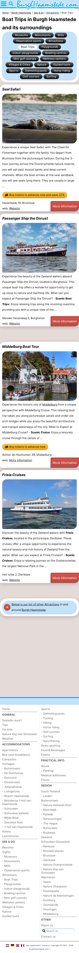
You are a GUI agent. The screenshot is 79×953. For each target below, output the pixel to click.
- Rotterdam (49, 828)
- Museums (9, 856)
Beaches (8, 847)
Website (14, 208)
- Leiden (46, 796)
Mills (61, 35)
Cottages (8, 764)
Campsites (9, 759)
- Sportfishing (50, 741)
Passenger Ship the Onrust (25, 218)
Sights (6, 852)
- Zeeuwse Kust (12, 822)
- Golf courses (50, 732)
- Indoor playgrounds (16, 888)
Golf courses (31, 76)
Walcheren (48, 877)
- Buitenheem (11, 768)
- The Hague (49, 823)
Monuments (43, 35)
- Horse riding (50, 727)
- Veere (46, 882)
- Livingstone (11, 791)
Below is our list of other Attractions (35, 604)
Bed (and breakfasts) (16, 754)
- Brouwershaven (52, 851)
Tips (5, 725)
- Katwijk (47, 814)
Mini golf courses (24, 58)
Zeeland (46, 837)
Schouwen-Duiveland (55, 841)
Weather (7, 738)
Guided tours (61, 64)
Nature (41, 64)
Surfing (51, 76)
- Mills (6, 865)
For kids (7, 729)
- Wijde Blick (10, 817)
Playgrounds (50, 47)
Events (45, 754)
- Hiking (46, 722)
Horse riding (62, 70)
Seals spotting (50, 745)
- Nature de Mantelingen (57, 895)
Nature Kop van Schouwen (19, 734)
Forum (45, 780)
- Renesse (48, 846)
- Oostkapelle (50, 891)
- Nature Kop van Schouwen (52, 870)
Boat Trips (28, 47)
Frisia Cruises (14, 475)
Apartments (10, 750)
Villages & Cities (19, 64)
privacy (45, 945)
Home (6, 709)
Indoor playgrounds (25, 53)
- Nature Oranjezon (54, 886)
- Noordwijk (48, 809)
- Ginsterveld (11, 782)
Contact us (48, 936)
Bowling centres (56, 53)
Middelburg (49, 404)
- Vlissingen (49, 909)
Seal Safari (11, 89)
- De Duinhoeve (12, 773)
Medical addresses (53, 775)
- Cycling (47, 718)
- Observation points (16, 870)
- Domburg (48, 900)
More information (65, 206)
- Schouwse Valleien (15, 813)
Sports (13, 70)
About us (47, 925)
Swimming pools (36, 70)
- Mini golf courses (14, 898)
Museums (21, 35)
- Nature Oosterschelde (57, 864)
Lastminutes (10, 836)
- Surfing (47, 736)
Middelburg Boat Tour (20, 346)
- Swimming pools (53, 713)
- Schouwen (10, 808)
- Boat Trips (10, 879)
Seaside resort (12, 720)
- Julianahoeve (12, 787)
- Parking (47, 770)
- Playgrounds (11, 884)
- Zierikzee (48, 860)
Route (45, 766)
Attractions (55, 41)
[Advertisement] (39, 334)
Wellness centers (54, 58)
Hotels (6, 831)
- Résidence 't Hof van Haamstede (16, 802)
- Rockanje (48, 832)
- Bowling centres (14, 893)
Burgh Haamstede (34, 610)
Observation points (28, 41)
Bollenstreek (49, 800)
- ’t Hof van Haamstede (17, 827)
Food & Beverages (53, 750)
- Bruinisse (48, 855)
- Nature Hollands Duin (56, 805)
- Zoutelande (49, 904)
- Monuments (11, 861)
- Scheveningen (51, 819)
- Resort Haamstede (15, 796)
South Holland (50, 791)
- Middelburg (49, 914)
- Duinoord (9, 777)
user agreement (33, 945)
